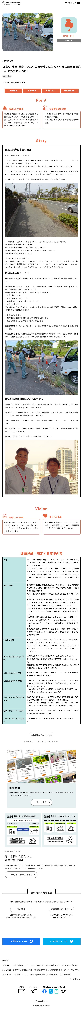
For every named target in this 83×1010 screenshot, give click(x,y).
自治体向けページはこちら (41, 928)
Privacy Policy (41, 1001)
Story (32, 90)
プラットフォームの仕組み (21, 875)
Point (13, 90)
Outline (69, 90)
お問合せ (22, 987)
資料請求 (21, 909)
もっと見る (41, 802)
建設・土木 (7, 76)
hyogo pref (68, 36)
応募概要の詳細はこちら (41, 735)
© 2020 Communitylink (41, 1006)
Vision (51, 90)
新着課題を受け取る (60, 909)
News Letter (34, 987)
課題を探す (71, 3)
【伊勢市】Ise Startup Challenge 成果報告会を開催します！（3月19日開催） (42, 975)
